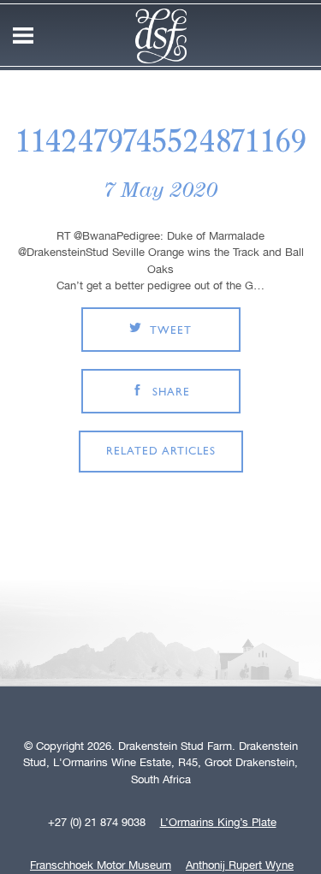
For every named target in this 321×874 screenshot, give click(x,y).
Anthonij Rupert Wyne (240, 865)
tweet (171, 330)
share (171, 392)
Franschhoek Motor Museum (100, 865)
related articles (161, 451)
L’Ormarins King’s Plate (218, 823)
